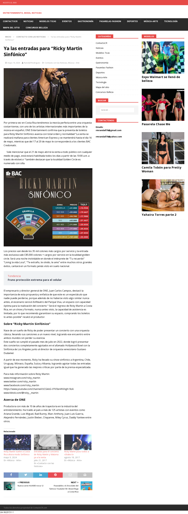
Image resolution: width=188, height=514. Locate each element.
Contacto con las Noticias (56, 62)
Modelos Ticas (47, 21)
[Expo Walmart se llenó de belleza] (163, 57)
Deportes (132, 21)
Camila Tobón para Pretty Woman (161, 169)
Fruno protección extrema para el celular (35, 280)
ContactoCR (10, 21)
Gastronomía (85, 21)
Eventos (67, 21)
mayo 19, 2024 (13, 62)
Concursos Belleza (37, 27)
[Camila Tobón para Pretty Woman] (163, 148)
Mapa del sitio (11, 27)
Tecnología (171, 21)
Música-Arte (151, 21)
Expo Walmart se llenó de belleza (161, 79)
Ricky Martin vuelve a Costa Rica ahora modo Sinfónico (17, 453)
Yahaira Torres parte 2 (159, 215)
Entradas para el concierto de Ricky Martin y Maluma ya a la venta (46, 454)
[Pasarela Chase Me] (163, 105)
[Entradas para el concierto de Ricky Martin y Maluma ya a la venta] (47, 442)
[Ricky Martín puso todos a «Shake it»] (78, 442)
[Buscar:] (117, 110)
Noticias (28, 21)
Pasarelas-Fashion (110, 21)
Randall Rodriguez (32, 62)
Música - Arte (73, 62)
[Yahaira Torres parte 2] (163, 195)
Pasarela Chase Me (156, 124)
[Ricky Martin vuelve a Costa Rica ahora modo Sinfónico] (17, 442)
